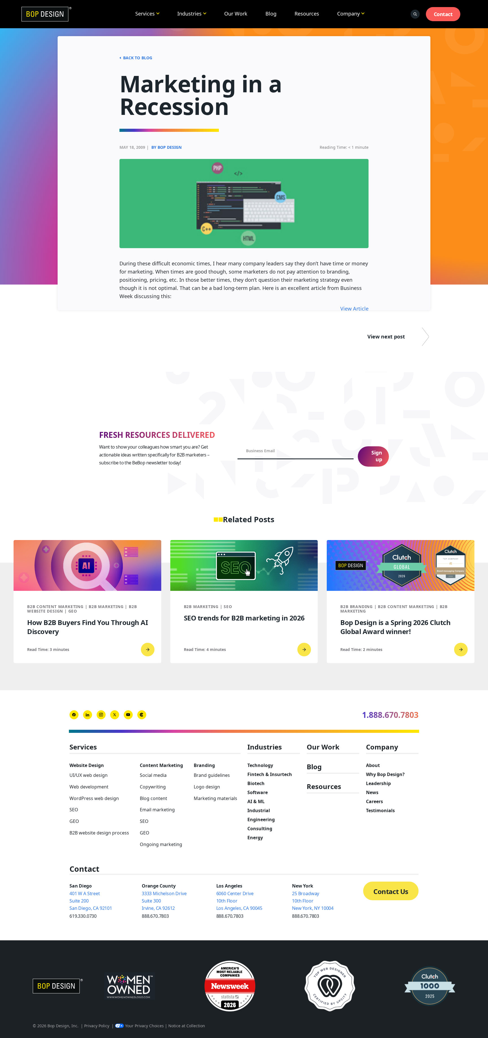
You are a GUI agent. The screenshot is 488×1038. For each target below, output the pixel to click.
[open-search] (415, 14)
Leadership (378, 783)
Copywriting (153, 787)
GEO (74, 821)
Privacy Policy (96, 1025)
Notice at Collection (186, 1025)
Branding (204, 765)
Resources (307, 13)
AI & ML (256, 801)
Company (348, 13)
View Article (354, 308)
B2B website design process (99, 833)
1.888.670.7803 (390, 714)
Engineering (261, 819)
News (372, 792)
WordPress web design (94, 798)
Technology (260, 765)
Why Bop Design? (385, 774)
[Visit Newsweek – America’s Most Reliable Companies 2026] (229, 986)
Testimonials (380, 810)
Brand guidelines (212, 775)
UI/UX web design (88, 775)
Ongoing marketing (161, 844)
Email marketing (157, 810)
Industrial (258, 810)
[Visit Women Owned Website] (129, 986)
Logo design (207, 787)
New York (302, 886)
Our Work (235, 13)
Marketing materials (215, 798)
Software (257, 792)
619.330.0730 (83, 916)
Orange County (159, 886)
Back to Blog (137, 57)
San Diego (80, 886)
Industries (189, 13)
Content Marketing (161, 765)
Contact (443, 14)
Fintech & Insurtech (269, 774)
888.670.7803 (155, 916)
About (373, 765)
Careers (374, 801)
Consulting (259, 828)
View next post (386, 336)
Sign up (376, 456)
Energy (255, 837)
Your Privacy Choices (144, 1025)
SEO (73, 810)
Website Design (86, 765)
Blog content (153, 798)
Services (145, 13)
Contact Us (390, 891)
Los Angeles (229, 886)
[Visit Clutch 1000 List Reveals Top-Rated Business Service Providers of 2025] (429, 986)
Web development (88, 787)
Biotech (256, 783)
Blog (270, 13)
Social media (153, 775)
